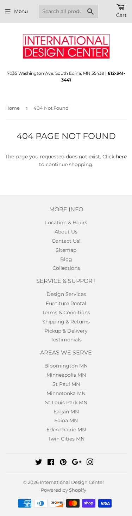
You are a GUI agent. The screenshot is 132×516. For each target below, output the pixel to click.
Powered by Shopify (63, 490)
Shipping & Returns (66, 321)
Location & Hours (66, 222)
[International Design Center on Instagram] (90, 463)
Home (12, 108)
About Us (66, 232)
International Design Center (72, 482)
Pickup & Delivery (66, 331)
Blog (66, 259)
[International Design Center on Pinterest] (63, 463)
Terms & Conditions (66, 312)
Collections (66, 268)
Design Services (66, 294)
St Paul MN (66, 384)
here (121, 156)
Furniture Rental (66, 303)
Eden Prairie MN (66, 429)
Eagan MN (66, 411)
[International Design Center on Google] (77, 463)
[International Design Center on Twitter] (38, 463)
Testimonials (66, 339)
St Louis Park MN (66, 402)
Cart (121, 15)
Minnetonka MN (66, 393)
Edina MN (66, 420)
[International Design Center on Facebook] (51, 463)
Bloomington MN (66, 366)
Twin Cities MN (66, 439)
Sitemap (66, 250)
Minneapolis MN (66, 375)
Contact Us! (66, 241)
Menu (21, 11)
